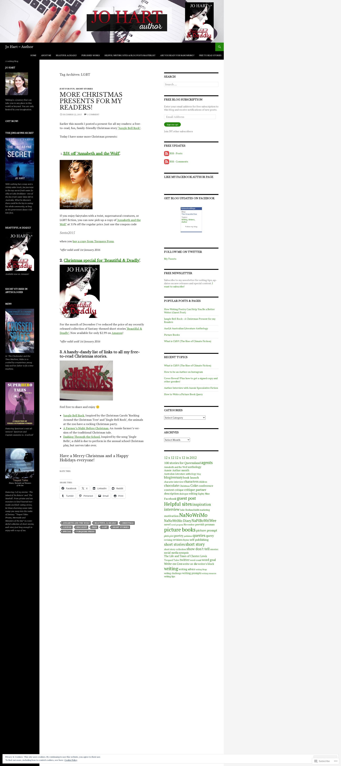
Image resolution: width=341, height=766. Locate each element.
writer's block (206, 564)
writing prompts (191, 573)
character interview (173, 481)
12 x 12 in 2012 (186, 458)
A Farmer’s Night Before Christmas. (86, 428)
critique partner (195, 490)
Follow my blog (191, 227)
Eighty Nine (204, 493)
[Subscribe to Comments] (166, 161)
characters (191, 481)
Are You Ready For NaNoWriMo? (177, 55)
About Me (46, 55)
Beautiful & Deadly (66, 55)
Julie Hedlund (187, 509)
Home (33, 55)
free (94, 527)
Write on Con (173, 564)
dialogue (183, 493)
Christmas (127, 523)
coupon (67, 527)
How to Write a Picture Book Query (183, 394)
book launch (191, 477)
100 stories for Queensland (182, 463)
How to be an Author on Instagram (183, 372)
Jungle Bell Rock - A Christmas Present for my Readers (189, 320)
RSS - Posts (176, 153)
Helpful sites (178, 504)
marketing (205, 509)
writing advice (187, 569)
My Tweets (170, 258)
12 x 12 (169, 458)
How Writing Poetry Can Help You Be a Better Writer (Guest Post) (189, 310)
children (203, 481)
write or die (190, 564)
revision (177, 539)
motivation (171, 516)
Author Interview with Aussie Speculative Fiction (191, 387)
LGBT (104, 527)
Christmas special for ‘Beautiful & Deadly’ (102, 260)
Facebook (170, 499)
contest (169, 490)
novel (167, 524)
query (210, 536)
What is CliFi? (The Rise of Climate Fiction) (187, 341)
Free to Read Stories (210, 55)
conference (206, 486)
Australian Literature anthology (180, 473)
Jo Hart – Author (19, 47)
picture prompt (206, 530)
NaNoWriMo (193, 515)
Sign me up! (172, 124)
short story (195, 544)
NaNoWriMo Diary (177, 521)
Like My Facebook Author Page (188, 177)
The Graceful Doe (189, 214)
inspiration (201, 504)
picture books (180, 529)
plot (171, 536)
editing (193, 493)
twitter (185, 560)
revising (168, 539)
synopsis (184, 552)
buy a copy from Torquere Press (93, 241)
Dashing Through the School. (81, 437)
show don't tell (198, 549)
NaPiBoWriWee (204, 520)
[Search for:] (191, 84)
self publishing (199, 540)
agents (207, 462)
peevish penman (205, 524)
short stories (120, 527)
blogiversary (173, 477)
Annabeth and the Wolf (76, 523)
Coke (194, 485)
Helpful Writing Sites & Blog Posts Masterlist (130, 55)
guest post (186, 498)
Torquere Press (85, 531)
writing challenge (173, 573)
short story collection (175, 549)
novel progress (177, 525)
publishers (188, 536)
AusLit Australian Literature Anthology (186, 328)
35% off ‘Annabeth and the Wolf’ (91, 153)
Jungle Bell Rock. (74, 415)
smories (214, 549)
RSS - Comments (179, 161)
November (189, 524)
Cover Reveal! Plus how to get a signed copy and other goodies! (191, 380)
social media (171, 552)
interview (172, 509)
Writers (191, 220)
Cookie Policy (70, 760)
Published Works (91, 55)
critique (179, 490)
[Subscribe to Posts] (166, 153)
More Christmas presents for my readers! (91, 101)
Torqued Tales (171, 560)
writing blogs (201, 569)
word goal (209, 560)
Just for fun (67, 88)
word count (195, 560)
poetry (178, 536)
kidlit (196, 509)
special (67, 531)
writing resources (209, 573)
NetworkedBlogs (188, 208)
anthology (194, 467)
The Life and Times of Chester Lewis (185, 556)
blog (199, 474)
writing (171, 568)
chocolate (171, 485)
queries (199, 535)
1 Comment (93, 114)
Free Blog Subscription (183, 99)
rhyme (186, 539)
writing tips (169, 576)
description (171, 493)
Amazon (117, 333)
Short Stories (84, 88)
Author (184, 222)
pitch (166, 536)
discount (81, 527)
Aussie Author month (176, 470)
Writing (184, 220)
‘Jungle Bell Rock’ (129, 128)
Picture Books (172, 334)
